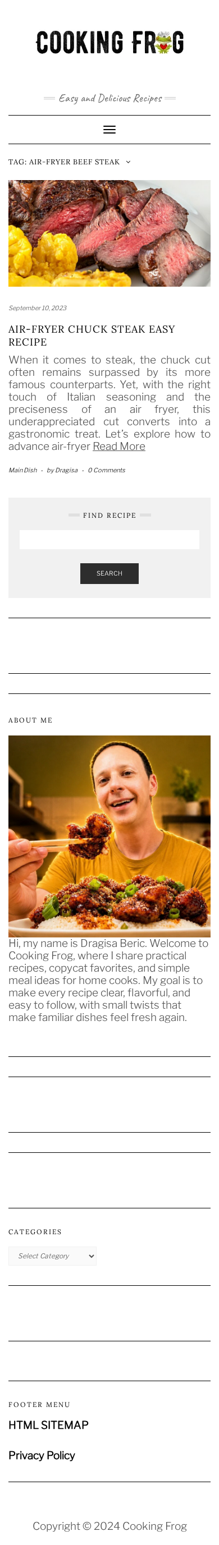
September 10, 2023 (37, 308)
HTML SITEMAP (48, 1425)
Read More (119, 446)
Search (109, 573)
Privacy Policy (41, 1455)
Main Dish (22, 470)
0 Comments (106, 470)
